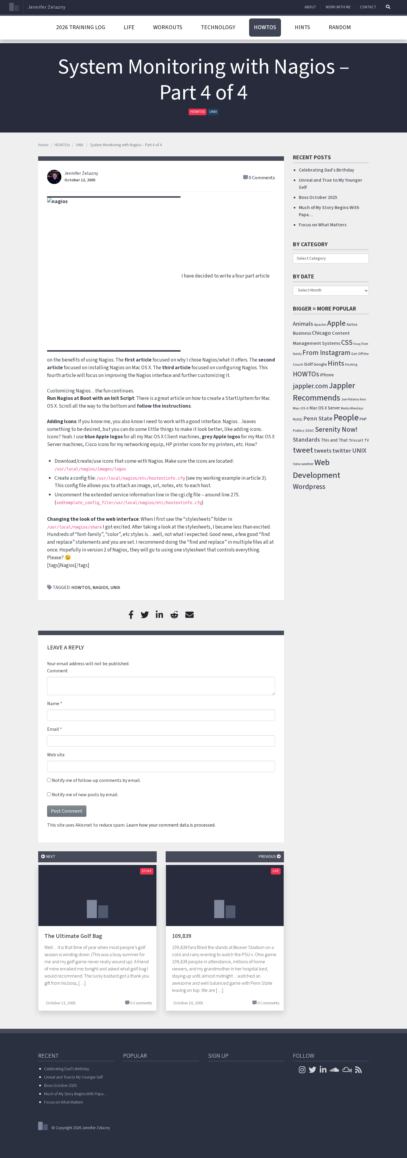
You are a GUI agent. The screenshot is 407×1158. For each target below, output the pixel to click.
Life (129, 27)
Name (53, 703)
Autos (352, 324)
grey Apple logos (221, 436)
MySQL (297, 419)
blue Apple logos (104, 436)
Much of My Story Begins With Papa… (75, 1094)
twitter (342, 451)
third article (176, 367)
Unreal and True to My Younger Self (73, 1077)
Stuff (147, 871)
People (346, 418)
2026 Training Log (80, 27)
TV (366, 440)
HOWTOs (265, 27)
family (297, 353)
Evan (364, 343)
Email (53, 729)
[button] (388, 7)
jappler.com (310, 386)
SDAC (309, 430)
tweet (303, 450)
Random (340, 27)
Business (302, 333)
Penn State (318, 418)
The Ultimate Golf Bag (73, 936)
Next (50, 856)
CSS (346, 342)
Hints (302, 27)
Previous (268, 856)
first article (138, 360)
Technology (218, 27)
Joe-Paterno (350, 399)
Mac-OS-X (301, 408)
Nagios (100, 587)
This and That (334, 440)
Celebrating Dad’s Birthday (326, 170)
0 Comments (262, 177)
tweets (323, 451)
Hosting (351, 364)
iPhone (327, 375)
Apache (320, 324)
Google (320, 364)
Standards (306, 439)
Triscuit (356, 440)
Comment (57, 671)
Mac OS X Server (325, 408)
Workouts (167, 27)
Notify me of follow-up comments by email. (96, 780)
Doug (357, 344)
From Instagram (326, 353)
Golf (308, 364)
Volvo (297, 464)
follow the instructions (164, 406)
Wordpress (309, 486)
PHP (363, 419)
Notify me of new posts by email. (85, 794)
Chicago (321, 333)
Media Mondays (352, 408)
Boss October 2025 (318, 197)
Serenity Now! (336, 430)
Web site (56, 755)
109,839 (181, 936)
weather (307, 464)
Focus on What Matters (323, 225)
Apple (336, 323)
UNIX (213, 111)
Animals (303, 324)
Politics (299, 430)
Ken (363, 399)
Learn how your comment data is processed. (170, 825)
